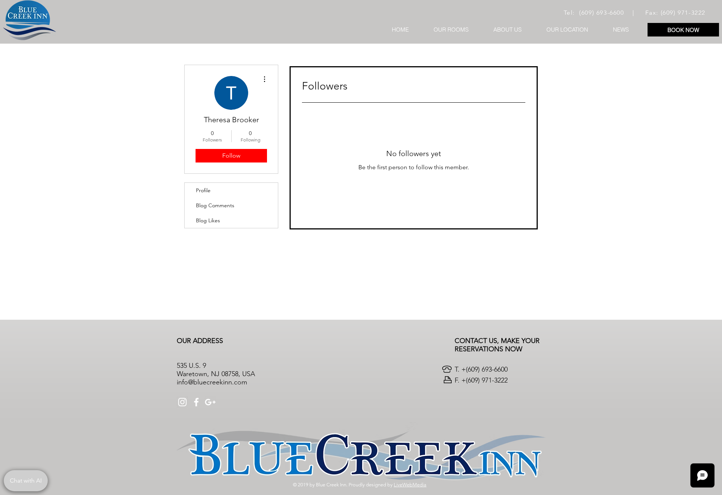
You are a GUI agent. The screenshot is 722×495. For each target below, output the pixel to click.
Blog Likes (208, 220)
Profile (203, 190)
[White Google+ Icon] (210, 402)
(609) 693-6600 (601, 12)
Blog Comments (215, 205)
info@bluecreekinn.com (212, 382)
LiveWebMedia (410, 484)
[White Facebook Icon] (196, 402)
